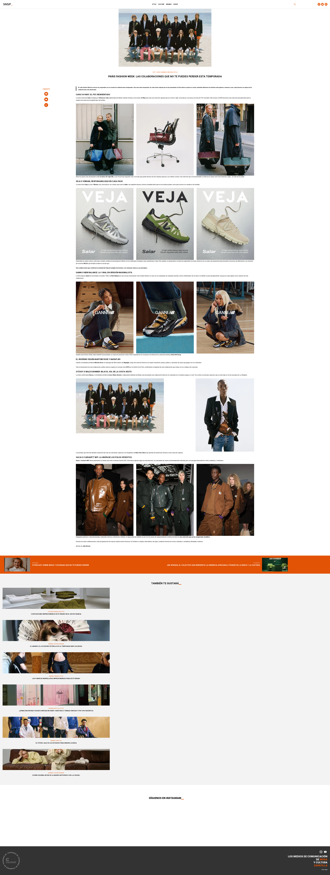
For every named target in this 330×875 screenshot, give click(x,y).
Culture (161, 4)
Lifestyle (61, 611)
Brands (169, 4)
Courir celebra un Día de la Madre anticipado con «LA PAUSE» (56, 775)
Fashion (170, 72)
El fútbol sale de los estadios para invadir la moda (56, 743)
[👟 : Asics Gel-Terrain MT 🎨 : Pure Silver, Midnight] (193, 814)
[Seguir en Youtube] (322, 4)
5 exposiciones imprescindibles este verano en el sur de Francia (56, 614)
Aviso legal (324, 869)
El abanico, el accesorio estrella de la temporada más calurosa (56, 646)
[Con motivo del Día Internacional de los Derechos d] (138, 814)
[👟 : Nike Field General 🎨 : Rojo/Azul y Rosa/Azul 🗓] (249, 814)
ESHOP (175, 4)
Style (154, 4)
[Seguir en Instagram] (319, 4)
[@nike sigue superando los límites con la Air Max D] (55, 824)
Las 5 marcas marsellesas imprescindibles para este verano (56, 678)
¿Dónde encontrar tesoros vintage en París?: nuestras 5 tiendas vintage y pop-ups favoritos (56, 711)
